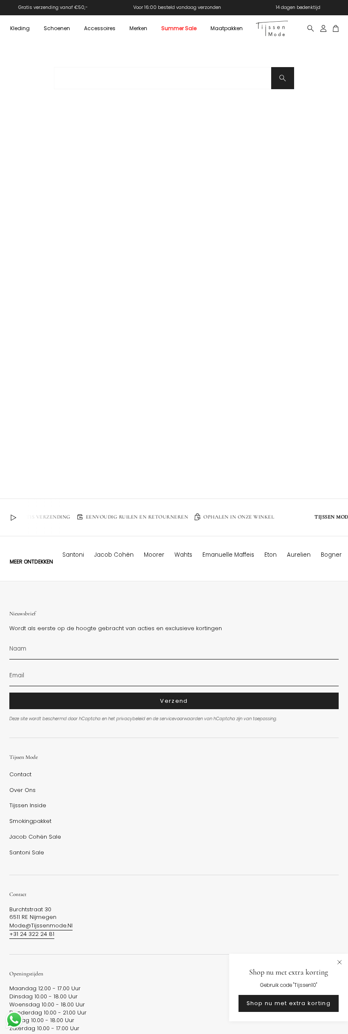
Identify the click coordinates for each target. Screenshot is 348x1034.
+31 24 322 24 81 (31, 934)
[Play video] (13, 517)
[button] (19, 28)
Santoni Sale (26, 853)
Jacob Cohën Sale (35, 837)
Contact (20, 774)
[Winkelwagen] (336, 28)
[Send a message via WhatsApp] (14, 1020)
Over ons (22, 790)
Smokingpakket (30, 821)
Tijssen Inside (27, 805)
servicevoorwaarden (181, 719)
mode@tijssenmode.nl (41, 925)
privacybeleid (130, 719)
